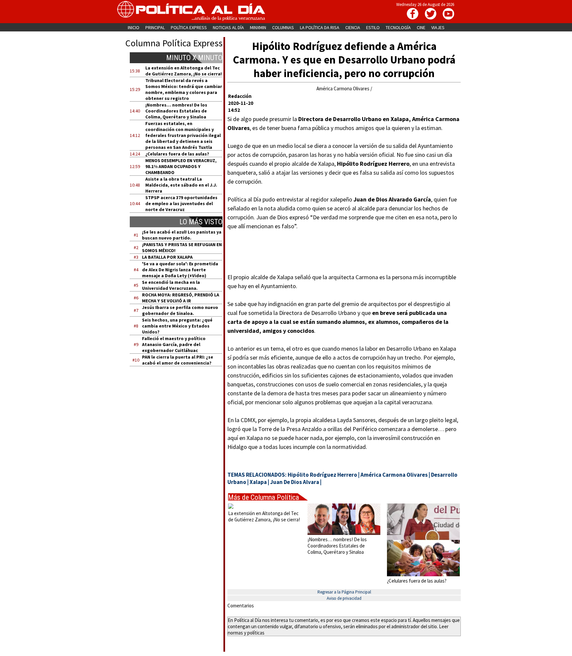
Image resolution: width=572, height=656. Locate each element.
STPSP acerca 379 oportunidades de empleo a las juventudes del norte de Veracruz (181, 203)
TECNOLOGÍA (398, 27)
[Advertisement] (180, 434)
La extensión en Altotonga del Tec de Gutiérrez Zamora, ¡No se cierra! (183, 71)
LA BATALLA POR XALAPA (167, 257)
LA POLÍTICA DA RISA (319, 27)
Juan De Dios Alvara (294, 482)
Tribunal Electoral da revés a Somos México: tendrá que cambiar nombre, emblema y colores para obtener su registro (183, 89)
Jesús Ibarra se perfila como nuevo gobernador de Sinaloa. (180, 310)
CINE (421, 27)
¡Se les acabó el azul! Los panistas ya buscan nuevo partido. (181, 235)
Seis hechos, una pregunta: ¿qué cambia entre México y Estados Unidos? (177, 326)
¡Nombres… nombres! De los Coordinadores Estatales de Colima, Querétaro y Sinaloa (176, 111)
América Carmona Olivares (394, 474)
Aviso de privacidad (344, 598)
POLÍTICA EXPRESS (189, 27)
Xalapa (258, 482)
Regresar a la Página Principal (344, 592)
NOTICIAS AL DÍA (228, 27)
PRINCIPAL (155, 27)
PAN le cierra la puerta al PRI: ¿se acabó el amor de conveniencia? (177, 360)
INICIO (133, 27)
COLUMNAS (283, 27)
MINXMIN (258, 27)
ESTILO (373, 27)
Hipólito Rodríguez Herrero (322, 474)
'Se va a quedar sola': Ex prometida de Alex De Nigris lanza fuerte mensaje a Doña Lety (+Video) (180, 270)
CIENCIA (352, 27)
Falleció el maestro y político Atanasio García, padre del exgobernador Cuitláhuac (174, 344)
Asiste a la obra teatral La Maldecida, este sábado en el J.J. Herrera (181, 185)
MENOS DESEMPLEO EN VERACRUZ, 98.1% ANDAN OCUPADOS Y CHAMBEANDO (180, 166)
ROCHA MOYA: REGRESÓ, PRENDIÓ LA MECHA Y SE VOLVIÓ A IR (180, 298)
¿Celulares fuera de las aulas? (177, 154)
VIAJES (438, 27)
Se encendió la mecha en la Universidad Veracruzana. (171, 285)
